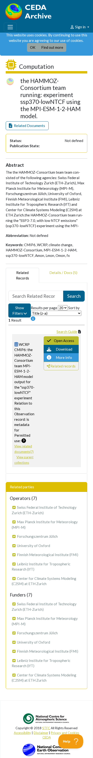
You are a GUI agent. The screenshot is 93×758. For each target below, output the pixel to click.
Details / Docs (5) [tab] (63, 272)
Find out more (52, 47)
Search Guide (67, 331)
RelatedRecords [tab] (22, 275)
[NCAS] (46, 718)
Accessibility (22, 733)
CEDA (46, 737)
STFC (46, 728)
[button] (27, 125)
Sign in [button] (80, 27)
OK (32, 47)
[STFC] (46, 749)
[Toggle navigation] (10, 27)
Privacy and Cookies (65, 733)
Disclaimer (41, 733)
